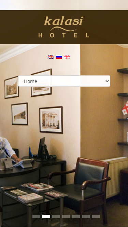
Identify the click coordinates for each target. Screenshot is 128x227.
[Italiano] (67, 58)
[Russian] (59, 58)
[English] (51, 58)
